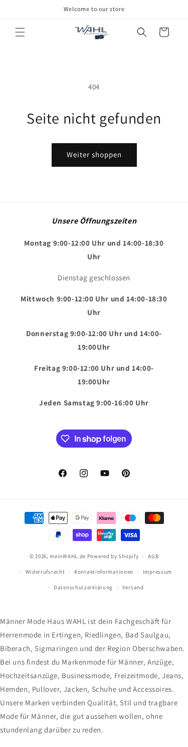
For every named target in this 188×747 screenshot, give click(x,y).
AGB (153, 556)
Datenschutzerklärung (83, 587)
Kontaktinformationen (103, 571)
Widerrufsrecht (45, 571)
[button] (20, 32)
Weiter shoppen (94, 154)
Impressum (157, 571)
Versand (133, 587)
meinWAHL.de (68, 556)
